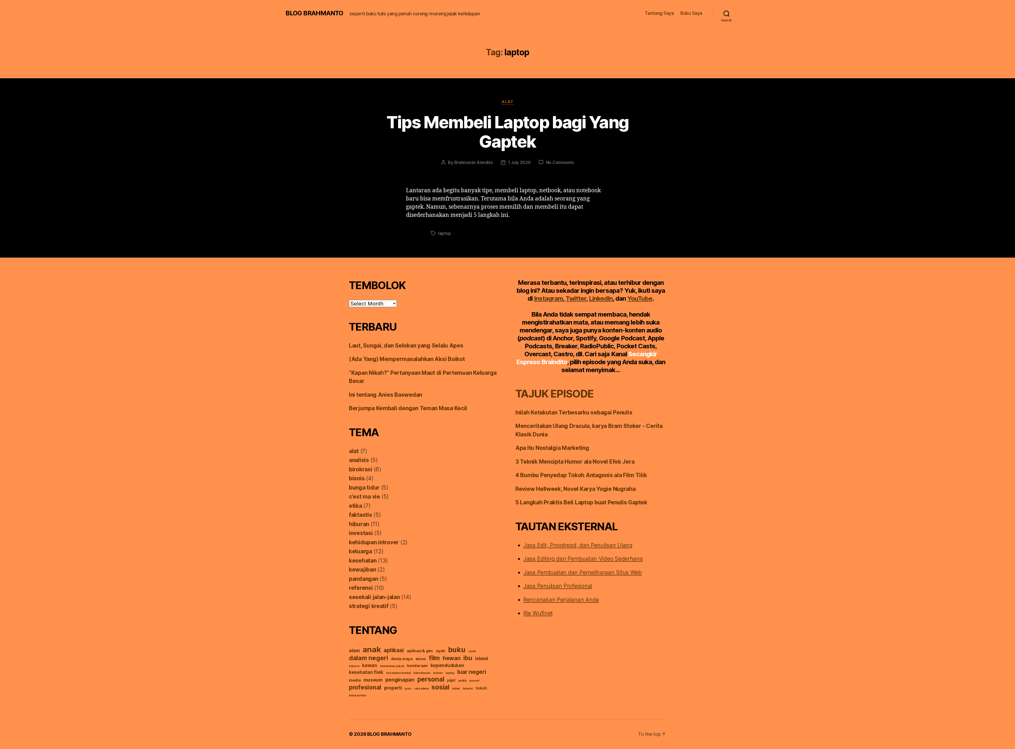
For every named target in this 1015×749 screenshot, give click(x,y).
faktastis (360, 514)
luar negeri (471, 671)
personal (430, 679)
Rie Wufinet (538, 613)
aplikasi (394, 650)
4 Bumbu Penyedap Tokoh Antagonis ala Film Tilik (581, 475)
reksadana (421, 688)
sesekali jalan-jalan (374, 597)
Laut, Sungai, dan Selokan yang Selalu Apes (406, 345)
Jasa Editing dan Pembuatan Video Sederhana (583, 558)
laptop (444, 233)
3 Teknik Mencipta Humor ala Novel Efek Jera (574, 461)
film (434, 658)
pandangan (363, 579)
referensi (361, 587)
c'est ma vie (364, 496)
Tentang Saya (659, 13)
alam (354, 650)
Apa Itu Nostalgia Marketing (552, 448)
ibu (467, 657)
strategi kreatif (369, 606)
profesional (365, 687)
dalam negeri (368, 658)
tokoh (481, 688)
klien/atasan (421, 673)
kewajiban (362, 569)
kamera (354, 666)
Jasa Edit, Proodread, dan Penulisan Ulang (578, 545)
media (355, 680)
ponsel (474, 680)
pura (408, 688)
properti (393, 688)
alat (507, 101)
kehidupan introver (374, 542)
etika (355, 506)
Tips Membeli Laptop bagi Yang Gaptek (507, 132)
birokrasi (360, 469)
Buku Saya (691, 13)
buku (456, 649)
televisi (468, 688)
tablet (456, 688)
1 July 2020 (519, 162)
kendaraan (417, 665)
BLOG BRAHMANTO (314, 13)
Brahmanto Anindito (473, 162)
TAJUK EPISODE (554, 393)
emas (421, 658)
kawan (369, 665)
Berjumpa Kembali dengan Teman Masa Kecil (408, 408)
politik (462, 680)
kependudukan (447, 665)
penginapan (399, 680)
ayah (440, 650)
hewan (452, 658)
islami (481, 658)
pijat (451, 680)
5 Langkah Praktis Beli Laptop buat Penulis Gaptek (581, 502)
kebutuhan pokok (392, 666)
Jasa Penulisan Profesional (557, 586)
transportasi (357, 695)
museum (372, 680)
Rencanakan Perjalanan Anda (561, 599)
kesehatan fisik (366, 672)
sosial (440, 687)
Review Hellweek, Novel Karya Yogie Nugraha (575, 489)
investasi (361, 533)
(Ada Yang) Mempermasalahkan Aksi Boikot (407, 359)
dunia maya (402, 658)
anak (372, 649)
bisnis (357, 478)
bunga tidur (364, 487)
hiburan (359, 524)
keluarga (360, 551)
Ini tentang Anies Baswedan (385, 394)
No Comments (560, 162)
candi (472, 651)
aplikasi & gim (420, 650)
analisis (359, 460)
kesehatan (363, 560)
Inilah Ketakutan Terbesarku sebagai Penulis (573, 412)
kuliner (438, 673)
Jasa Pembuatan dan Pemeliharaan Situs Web (582, 572)
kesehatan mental (398, 673)
